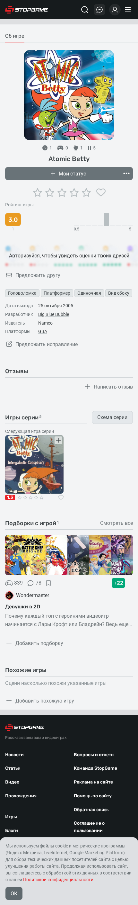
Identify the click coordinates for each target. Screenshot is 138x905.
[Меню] (129, 9)
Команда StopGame (95, 768)
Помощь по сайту (93, 796)
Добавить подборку (39, 643)
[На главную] (26, 9)
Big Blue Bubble (53, 314)
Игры (11, 817)
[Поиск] (85, 9)
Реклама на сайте (93, 782)
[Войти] (115, 9)
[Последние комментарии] (99, 9)
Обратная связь (91, 809)
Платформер (57, 293)
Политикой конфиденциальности (58, 879)
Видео (12, 782)
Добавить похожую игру (44, 701)
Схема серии (112, 417)
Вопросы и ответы (94, 754)
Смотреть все (116, 523)
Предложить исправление (46, 344)
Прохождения (21, 796)
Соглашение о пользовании (89, 826)
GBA (42, 331)
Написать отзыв (113, 387)
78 (38, 583)
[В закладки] (48, 583)
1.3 (10, 497)
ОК (14, 894)
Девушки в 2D (22, 607)
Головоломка (22, 293)
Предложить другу (37, 275)
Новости (14, 754)
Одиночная (89, 293)
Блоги (11, 830)
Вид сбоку (118, 293)
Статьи (13, 768)
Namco (45, 323)
